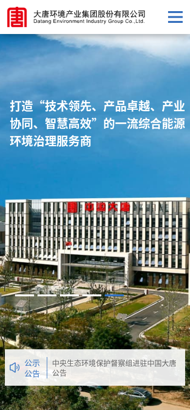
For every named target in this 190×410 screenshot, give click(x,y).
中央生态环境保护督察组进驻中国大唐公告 (114, 367)
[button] (24, 295)
